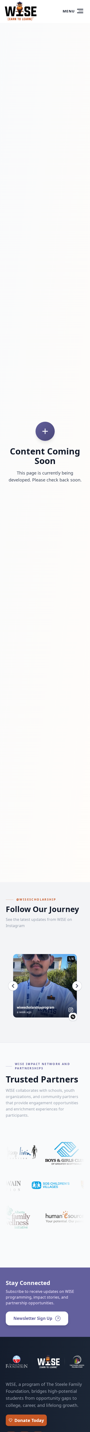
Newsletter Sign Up (32, 1318)
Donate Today (29, 1420)
